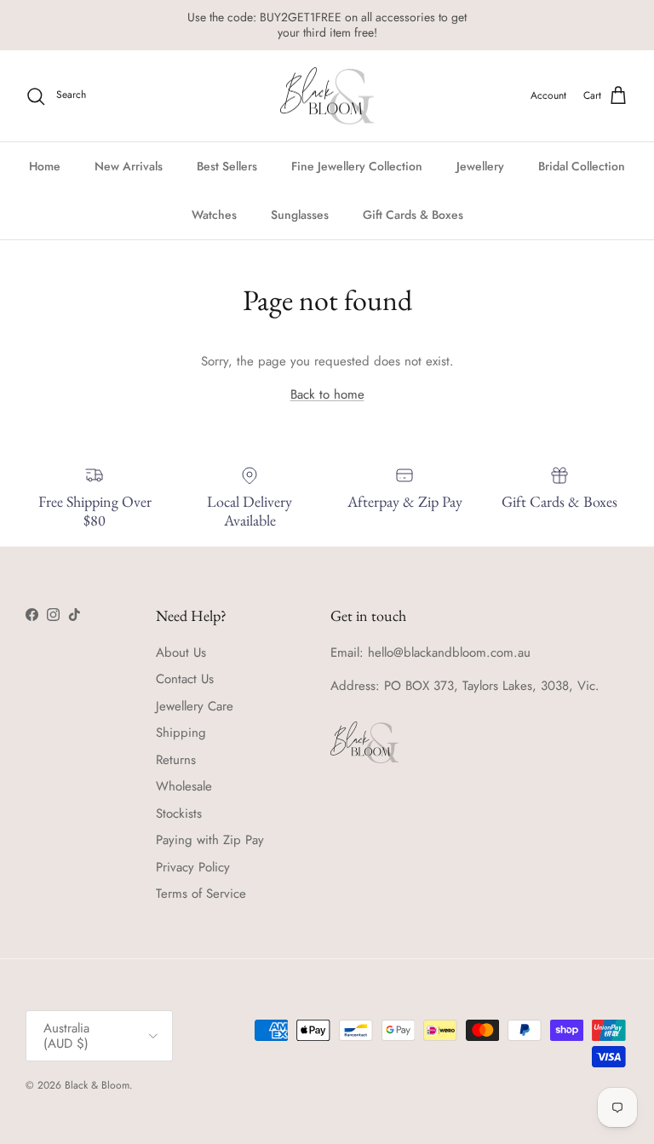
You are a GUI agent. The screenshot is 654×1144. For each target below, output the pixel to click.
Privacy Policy (193, 867)
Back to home (327, 394)
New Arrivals (129, 166)
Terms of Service (201, 893)
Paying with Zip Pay (210, 840)
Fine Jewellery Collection (356, 166)
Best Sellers (227, 166)
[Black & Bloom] (327, 96)
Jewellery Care (194, 706)
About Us (181, 652)
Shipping (181, 732)
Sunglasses (300, 214)
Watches (214, 214)
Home (44, 166)
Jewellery (480, 166)
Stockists (179, 813)
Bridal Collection (581, 166)
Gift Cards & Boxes (413, 214)
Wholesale (184, 786)
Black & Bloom (97, 1085)
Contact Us (185, 679)
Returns (176, 759)
